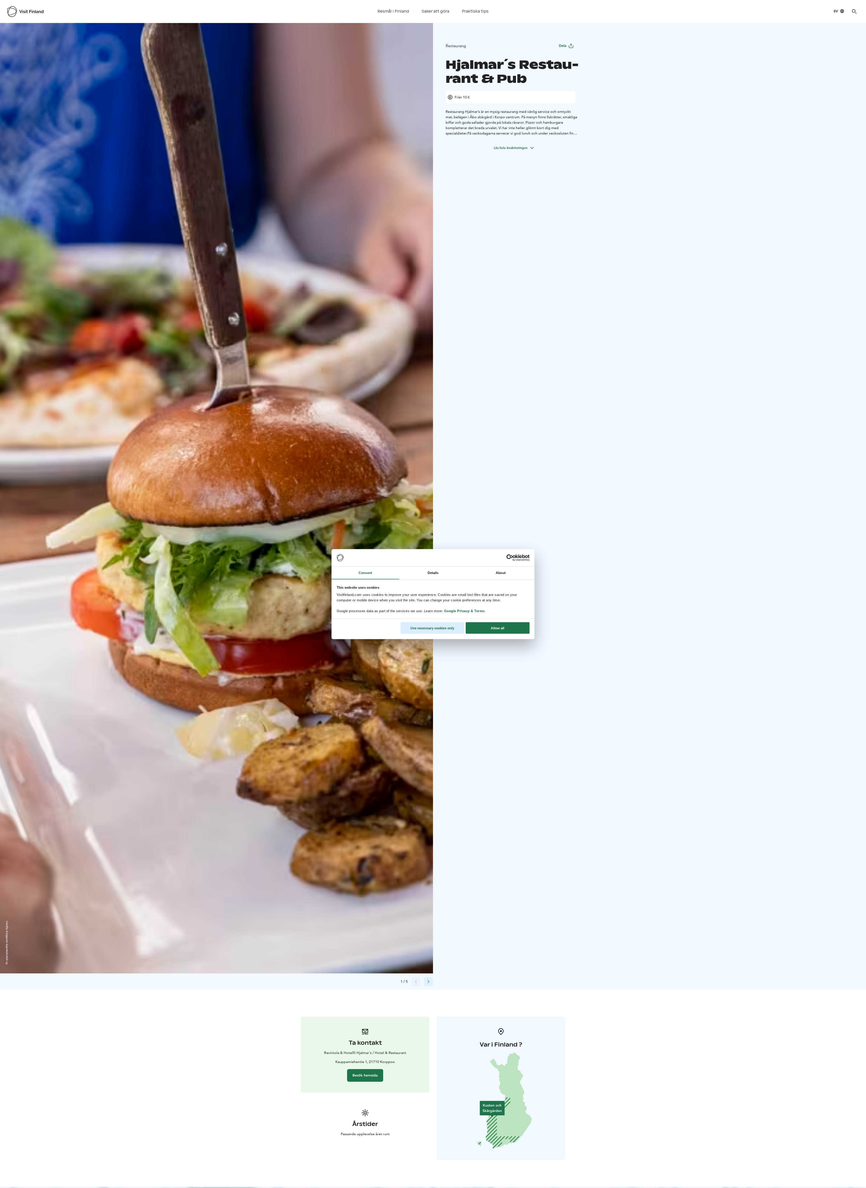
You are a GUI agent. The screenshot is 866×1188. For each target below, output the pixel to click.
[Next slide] (428, 981)
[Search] (854, 11)
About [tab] (501, 572)
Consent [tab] (365, 572)
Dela (563, 46)
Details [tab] (433, 572)
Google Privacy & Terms (464, 611)
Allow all (497, 628)
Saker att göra (435, 11)
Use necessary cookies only (432, 628)
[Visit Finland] (25, 11)
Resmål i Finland (393, 11)
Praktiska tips (475, 11)
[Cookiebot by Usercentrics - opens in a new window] (510, 557)
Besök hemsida (365, 1075)
